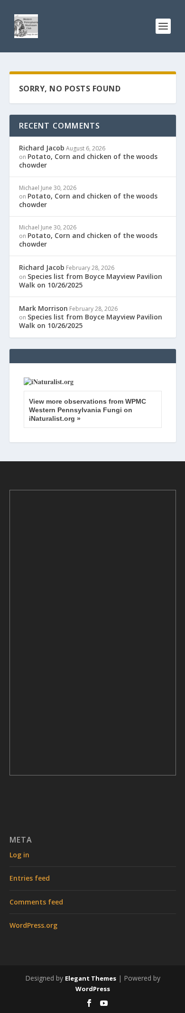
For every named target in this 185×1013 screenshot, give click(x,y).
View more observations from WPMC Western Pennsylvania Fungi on (87, 409)
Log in (19, 854)
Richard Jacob (42, 147)
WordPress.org (33, 925)
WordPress (92, 988)
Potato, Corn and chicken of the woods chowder (88, 160)
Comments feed (36, 901)
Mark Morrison (43, 308)
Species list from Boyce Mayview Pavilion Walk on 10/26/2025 (90, 280)
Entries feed (29, 878)
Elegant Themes (90, 978)
